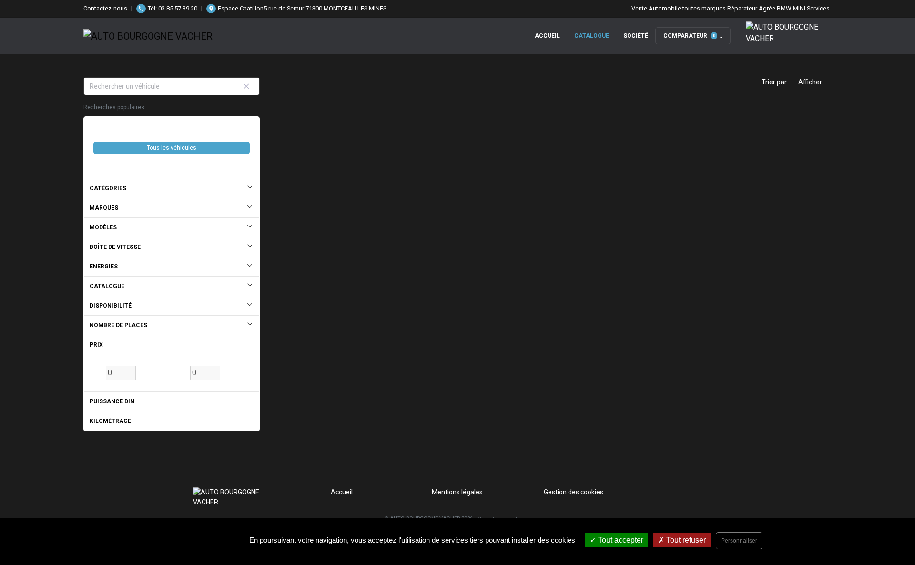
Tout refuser (685, 540)
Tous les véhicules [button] (171, 147)
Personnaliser (739, 540)
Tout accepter (619, 540)
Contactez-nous (105, 8)
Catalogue (591, 35)
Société (635, 35)
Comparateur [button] (689, 35)
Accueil (547, 35)
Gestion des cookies (573, 492)
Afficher (810, 82)
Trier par (774, 82)
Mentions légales (457, 492)
